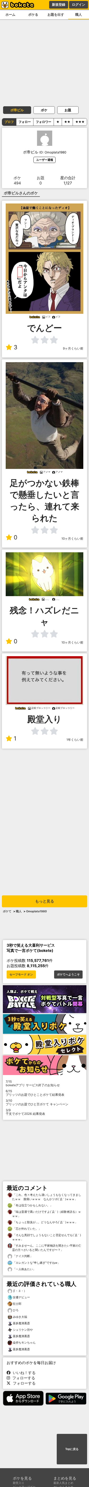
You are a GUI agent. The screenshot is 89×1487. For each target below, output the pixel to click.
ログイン (78, 4)
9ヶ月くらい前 (73, 348)
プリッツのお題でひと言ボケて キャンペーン (37, 1102)
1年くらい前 (74, 739)
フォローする (22, 1377)
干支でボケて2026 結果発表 (25, 1112)
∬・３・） (20, 1291)
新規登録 (58, 4)
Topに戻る (72, 1449)
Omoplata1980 (36, 911)
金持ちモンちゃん (24, 1342)
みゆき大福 (20, 1317)
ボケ (44, 110)
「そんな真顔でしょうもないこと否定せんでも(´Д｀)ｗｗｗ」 (46, 1237)
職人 (78, 14)
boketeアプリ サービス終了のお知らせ (33, 1083)
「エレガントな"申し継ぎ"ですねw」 (36, 1262)
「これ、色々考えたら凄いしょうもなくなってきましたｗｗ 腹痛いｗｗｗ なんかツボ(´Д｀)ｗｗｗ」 (46, 1197)
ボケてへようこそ (68, 974)
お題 (68, 110)
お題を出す (55, 14)
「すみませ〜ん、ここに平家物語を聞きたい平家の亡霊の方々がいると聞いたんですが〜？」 (46, 1248)
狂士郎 (17, 1303)
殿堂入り (18, 1483)
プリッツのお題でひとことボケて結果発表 (35, 1092)
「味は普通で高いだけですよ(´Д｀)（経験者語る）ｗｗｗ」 (46, 1214)
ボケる (33, 14)
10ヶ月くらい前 (72, 538)
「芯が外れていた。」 (26, 1228)
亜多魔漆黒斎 (21, 1323)
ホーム (10, 14)
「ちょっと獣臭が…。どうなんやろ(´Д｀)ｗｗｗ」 (45, 1222)
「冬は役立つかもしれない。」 (32, 1205)
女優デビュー (21, 1297)
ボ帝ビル (17, 110)
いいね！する (23, 1372)
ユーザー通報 (44, 159)
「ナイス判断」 (22, 1256)
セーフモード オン (21, 974)
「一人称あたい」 (24, 1269)
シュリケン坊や (23, 1329)
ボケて (7, 911)
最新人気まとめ (63, 1483)
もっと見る (44, 901)
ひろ (16, 1310)
